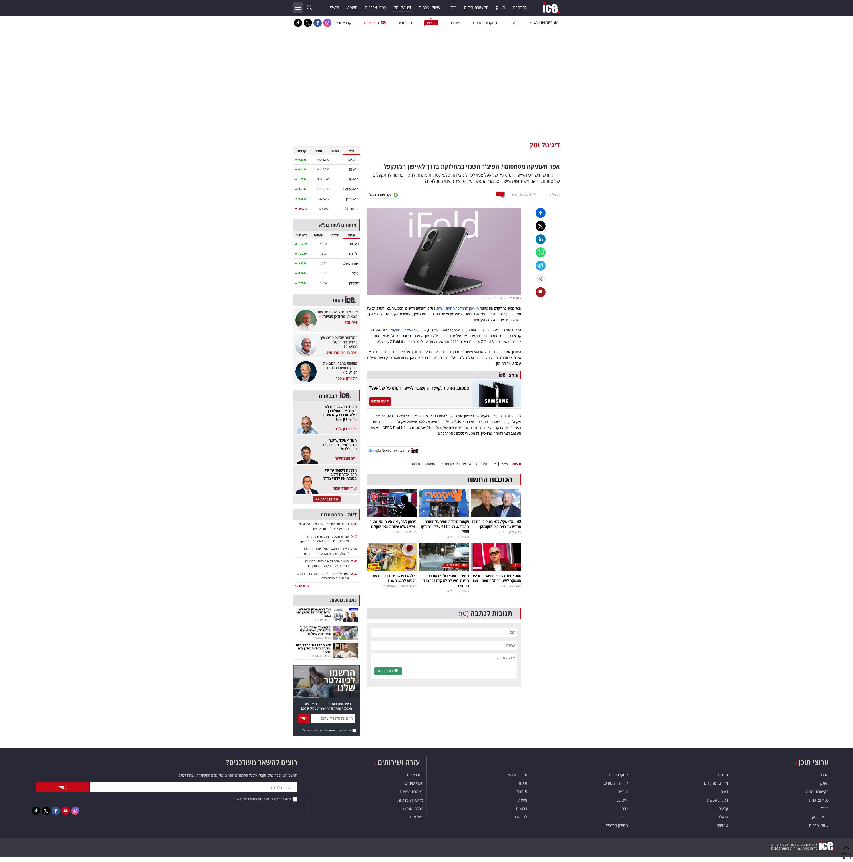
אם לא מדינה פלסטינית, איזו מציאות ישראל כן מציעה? (338, 314)
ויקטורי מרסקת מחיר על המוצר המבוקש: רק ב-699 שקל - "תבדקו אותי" (445, 526)
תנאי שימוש (414, 783)
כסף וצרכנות (375, 7)
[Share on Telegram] (541, 266)
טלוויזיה (722, 825)
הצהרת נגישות (411, 791)
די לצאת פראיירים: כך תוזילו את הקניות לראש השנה (395, 578)
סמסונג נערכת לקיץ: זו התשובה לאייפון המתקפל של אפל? (419, 388)
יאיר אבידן (351, 322)
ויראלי (334, 7)
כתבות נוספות (343, 600)
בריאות (622, 817)
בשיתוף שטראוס (323, 637)
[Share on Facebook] (541, 213)
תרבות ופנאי (517, 774)
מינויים (623, 791)
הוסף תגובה (385, 671)
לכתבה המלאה (380, 401)
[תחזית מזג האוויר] (444, 557)
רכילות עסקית (717, 800)
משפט (352, 7)
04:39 (354, 549)
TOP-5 (521, 791)
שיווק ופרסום (429, 7)
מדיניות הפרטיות (410, 800)
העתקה (481, 463)
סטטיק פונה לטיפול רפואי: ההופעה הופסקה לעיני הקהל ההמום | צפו (496, 578)
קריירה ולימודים (616, 783)
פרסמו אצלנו (413, 808)
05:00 (354, 561)
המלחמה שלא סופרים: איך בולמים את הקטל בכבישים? (339, 342)
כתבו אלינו (415, 774)
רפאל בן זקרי (551, 194)
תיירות (522, 783)
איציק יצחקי (514, 532)
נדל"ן (452, 7)
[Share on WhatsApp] (541, 252)
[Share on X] (541, 226)
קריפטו (722, 808)
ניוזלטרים (405, 22)
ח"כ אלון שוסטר (347, 378)
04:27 (354, 536)
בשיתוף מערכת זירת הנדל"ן (318, 655)
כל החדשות (303, 585)
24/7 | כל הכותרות (339, 515)
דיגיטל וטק (402, 7)
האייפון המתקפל (401, 330)
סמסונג (430, 463)
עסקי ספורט (618, 774)
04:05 (354, 524)
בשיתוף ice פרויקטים (321, 619)
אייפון (504, 463)
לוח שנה (520, 817)
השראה (467, 463)
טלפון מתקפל (448, 463)
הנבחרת (520, 7)
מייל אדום (371, 22)
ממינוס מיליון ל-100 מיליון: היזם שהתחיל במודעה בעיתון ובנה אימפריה (313, 648)
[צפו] (496, 557)
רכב (625, 808)
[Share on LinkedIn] (541, 239)
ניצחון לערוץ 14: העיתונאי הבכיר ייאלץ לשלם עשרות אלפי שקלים (393, 524)
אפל (494, 463)
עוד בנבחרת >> (326, 499)
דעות (513, 22)
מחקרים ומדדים (485, 22)
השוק (500, 7)
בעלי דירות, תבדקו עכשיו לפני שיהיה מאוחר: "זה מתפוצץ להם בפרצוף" (313, 612)
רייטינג (455, 22)
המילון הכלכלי (617, 825)
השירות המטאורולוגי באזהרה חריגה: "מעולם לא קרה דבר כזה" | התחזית (444, 580)
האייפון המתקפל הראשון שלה (458, 308)
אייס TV (521, 800)
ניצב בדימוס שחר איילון (341, 352)
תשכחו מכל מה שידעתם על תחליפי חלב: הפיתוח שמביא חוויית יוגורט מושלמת (315, 630)
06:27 (354, 573)
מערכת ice (463, 537)
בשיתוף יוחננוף (409, 586)
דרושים (521, 808)
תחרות (416, 463)
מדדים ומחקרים (716, 783)
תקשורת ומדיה (476, 7)
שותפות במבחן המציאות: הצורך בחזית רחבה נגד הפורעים (340, 368)
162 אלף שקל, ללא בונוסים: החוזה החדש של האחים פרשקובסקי (496, 524)
